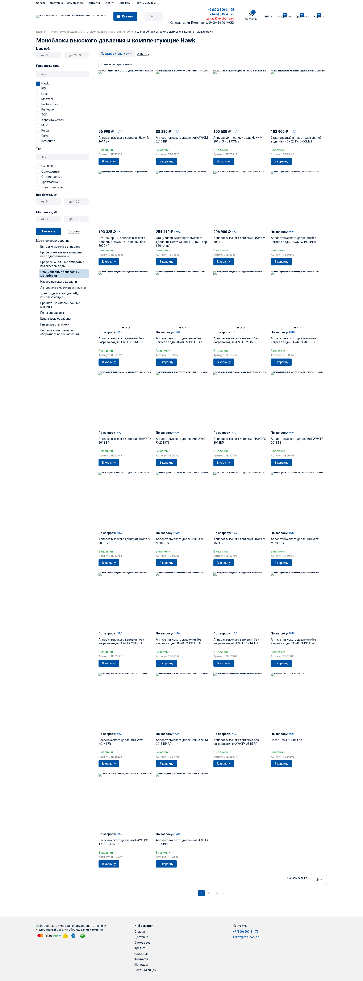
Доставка (56, 2)
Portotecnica (49, 104)
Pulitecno (47, 109)
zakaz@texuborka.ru (246, 937)
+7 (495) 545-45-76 (221, 14)
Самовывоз (75, 2)
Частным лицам (145, 2)
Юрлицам (124, 2)
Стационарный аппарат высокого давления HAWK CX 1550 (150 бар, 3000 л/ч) (122, 241)
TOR (44, 114)
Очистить (74, 231)
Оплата (41, 2)
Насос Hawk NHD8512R (286, 740)
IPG (43, 88)
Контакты (93, 2)
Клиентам (141, 953)
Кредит (109, 2)
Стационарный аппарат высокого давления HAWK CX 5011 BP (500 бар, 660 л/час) (182, 241)
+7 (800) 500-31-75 (221, 9)
